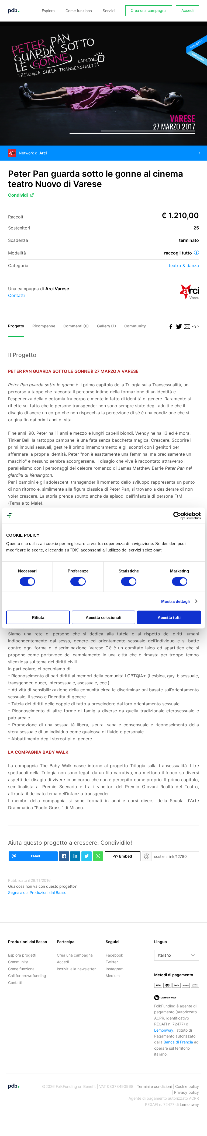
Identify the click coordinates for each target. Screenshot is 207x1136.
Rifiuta (38, 617)
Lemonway (163, 1030)
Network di (33, 153)
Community (135, 326)
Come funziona (78, 10)
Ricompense (43, 326)
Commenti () (76, 326)
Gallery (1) (106, 326)
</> (195, 326)
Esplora (48, 10)
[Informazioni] (196, 252)
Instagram (114, 969)
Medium (113, 975)
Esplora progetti (22, 955)
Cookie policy (187, 1086)
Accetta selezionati (103, 617)
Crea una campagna (149, 10)
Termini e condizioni (154, 1086)
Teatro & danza (184, 265)
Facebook (114, 955)
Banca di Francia (178, 1042)
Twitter (112, 962)
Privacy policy (186, 1092)
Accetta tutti (169, 617)
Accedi (187, 10)
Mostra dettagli (175, 601)
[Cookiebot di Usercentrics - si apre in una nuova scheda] (177, 515)
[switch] (78, 581)
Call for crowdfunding (27, 975)
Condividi (18, 195)
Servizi (109, 10)
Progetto (16, 326)
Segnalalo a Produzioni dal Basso (37, 892)
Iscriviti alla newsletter (76, 969)
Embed (122, 856)
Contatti (16, 295)
